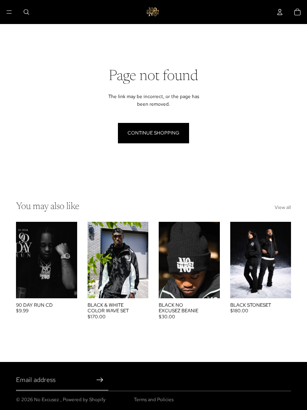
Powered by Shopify (84, 399)
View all (283, 207)
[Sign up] (100, 380)
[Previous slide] (96, 260)
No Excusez (47, 399)
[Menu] (9, 12)
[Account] (280, 12)
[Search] (26, 12)
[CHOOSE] (136, 286)
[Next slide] (139, 260)
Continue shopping (153, 133)
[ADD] (65, 286)
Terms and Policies (153, 399)
